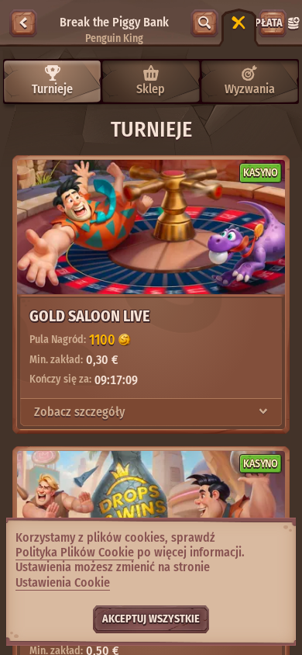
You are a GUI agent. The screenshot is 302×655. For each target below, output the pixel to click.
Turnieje (52, 88)
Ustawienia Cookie (62, 583)
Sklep (150, 88)
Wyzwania (250, 88)
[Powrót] (23, 23)
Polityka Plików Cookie (74, 552)
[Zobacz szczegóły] (263, 412)
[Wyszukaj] (204, 23)
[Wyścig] (238, 23)
